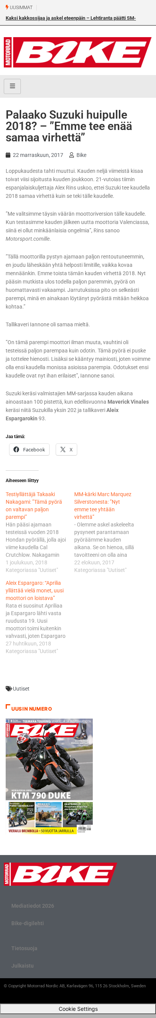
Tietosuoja (24, 948)
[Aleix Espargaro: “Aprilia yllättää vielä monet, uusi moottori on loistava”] (40, 617)
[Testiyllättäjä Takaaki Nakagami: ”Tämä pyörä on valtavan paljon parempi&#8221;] (40, 532)
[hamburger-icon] (12, 86)
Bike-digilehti (27, 923)
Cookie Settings (78, 1008)
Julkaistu (22, 966)
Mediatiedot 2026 (32, 906)
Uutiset (21, 689)
